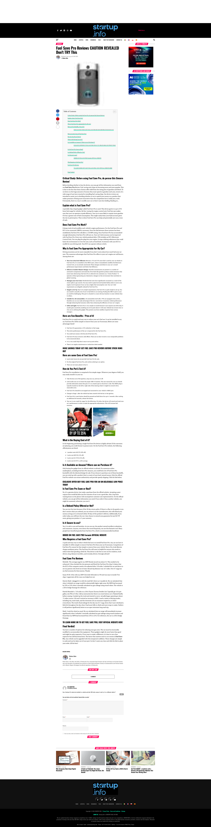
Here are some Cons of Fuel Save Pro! (77, 134)
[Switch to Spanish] (136, 40)
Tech (99, 40)
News (87, 40)
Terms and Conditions (115, 811)
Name (64, 717)
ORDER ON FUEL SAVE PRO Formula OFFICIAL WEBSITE (87, 158)
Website (64, 725)
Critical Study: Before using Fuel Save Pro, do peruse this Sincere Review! (86, 115)
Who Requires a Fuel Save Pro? (75, 162)
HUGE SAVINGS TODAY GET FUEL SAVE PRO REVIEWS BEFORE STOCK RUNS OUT (94, 129)
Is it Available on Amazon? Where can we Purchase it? (81, 142)
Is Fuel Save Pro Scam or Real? (75, 149)
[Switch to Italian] (125, 40)
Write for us (141, 30)
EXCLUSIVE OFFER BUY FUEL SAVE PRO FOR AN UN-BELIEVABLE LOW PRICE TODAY (95, 145)
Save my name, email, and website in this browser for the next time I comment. (81, 733)
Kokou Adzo (65, 58)
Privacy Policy (106, 811)
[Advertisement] (105, 11)
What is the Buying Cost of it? (75, 139)
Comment (65, 699)
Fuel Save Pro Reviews (73, 165)
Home (75, 40)
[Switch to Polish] (132, 40)
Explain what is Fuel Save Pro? (75, 118)
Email (88, 717)
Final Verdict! (71, 172)
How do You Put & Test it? (74, 136)
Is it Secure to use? (72, 155)
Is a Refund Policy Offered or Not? (76, 152)
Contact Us (119, 40)
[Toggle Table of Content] (114, 111)
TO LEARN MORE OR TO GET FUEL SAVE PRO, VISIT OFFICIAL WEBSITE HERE (93, 168)
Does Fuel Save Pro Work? (74, 121)
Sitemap (123, 811)
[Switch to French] (129, 40)
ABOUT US (95, 814)
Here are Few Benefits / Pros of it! (76, 126)
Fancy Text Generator (108, 40)
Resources (93, 40)
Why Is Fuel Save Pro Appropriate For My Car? (79, 124)
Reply (121, 694)
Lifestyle (81, 40)
